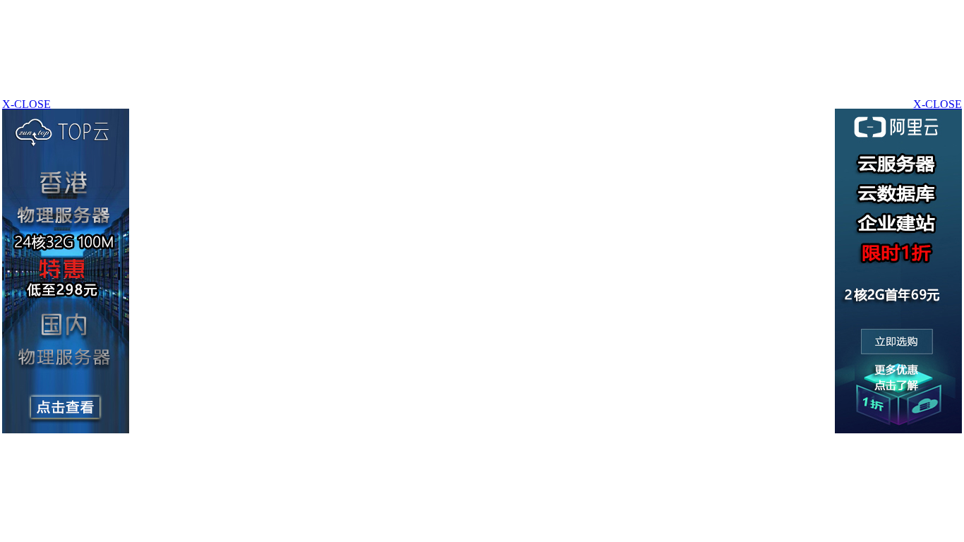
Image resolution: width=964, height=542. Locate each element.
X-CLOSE (937, 104)
